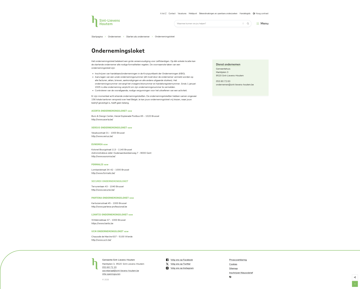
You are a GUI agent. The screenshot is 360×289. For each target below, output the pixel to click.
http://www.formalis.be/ (103, 173)
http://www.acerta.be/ (102, 119)
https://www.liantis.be (102, 223)
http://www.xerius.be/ (102, 136)
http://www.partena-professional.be (109, 206)
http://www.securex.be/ (103, 189)
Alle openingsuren (111, 274)
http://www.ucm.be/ (101, 240)
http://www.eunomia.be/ (103, 156)
